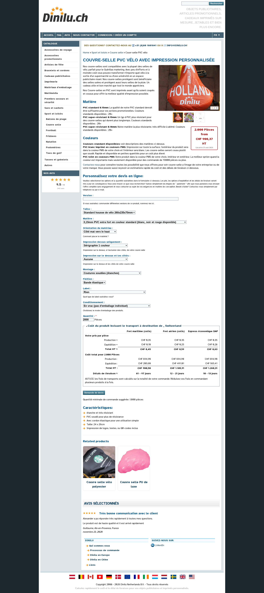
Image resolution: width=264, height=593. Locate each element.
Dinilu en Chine (99, 559)
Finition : (88, 279)
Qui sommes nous (99, 545)
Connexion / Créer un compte (117, 35)
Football (51, 130)
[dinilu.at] (72, 577)
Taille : (87, 209)
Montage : (89, 269)
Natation (51, 141)
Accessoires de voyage (58, 49)
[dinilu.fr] (136, 577)
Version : (88, 195)
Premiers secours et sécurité (56, 100)
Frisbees (51, 136)
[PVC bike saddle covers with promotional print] (189, 88)
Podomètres (53, 147)
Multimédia (51, 93)
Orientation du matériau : (98, 228)
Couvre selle (53, 124)
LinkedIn (159, 545)
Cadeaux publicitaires (57, 76)
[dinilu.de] (109, 577)
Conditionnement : (94, 302)
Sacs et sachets (53, 108)
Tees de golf (54, 153)
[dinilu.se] (173, 577)
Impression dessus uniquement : (102, 242)
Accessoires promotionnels (53, 57)
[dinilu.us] (192, 577)
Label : (87, 288)
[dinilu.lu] (155, 577)
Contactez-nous (91, 164)
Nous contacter (84, 35)
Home (86, 52)
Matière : (88, 218)
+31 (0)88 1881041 (145, 45)
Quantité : (90, 316)
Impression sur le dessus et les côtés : (106, 255)
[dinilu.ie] (145, 577)
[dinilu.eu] (127, 577)
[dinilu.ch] (99, 577)
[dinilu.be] (81, 577)
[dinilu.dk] (118, 577)
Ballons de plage (56, 119)
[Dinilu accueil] (65, 14)
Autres (48, 165)
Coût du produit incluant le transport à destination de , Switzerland (134, 325)
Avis (67, 35)
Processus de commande (104, 550)
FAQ (59, 35)
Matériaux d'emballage (58, 87)
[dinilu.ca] (90, 577)
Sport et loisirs (53, 113)
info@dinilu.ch (177, 45)
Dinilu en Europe (100, 555)
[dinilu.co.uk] (182, 577)
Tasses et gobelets (56, 159)
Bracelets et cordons (57, 70)
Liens (92, 565)
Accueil (49, 35)
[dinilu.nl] (164, 577)
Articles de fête (54, 64)
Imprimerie (50, 81)
